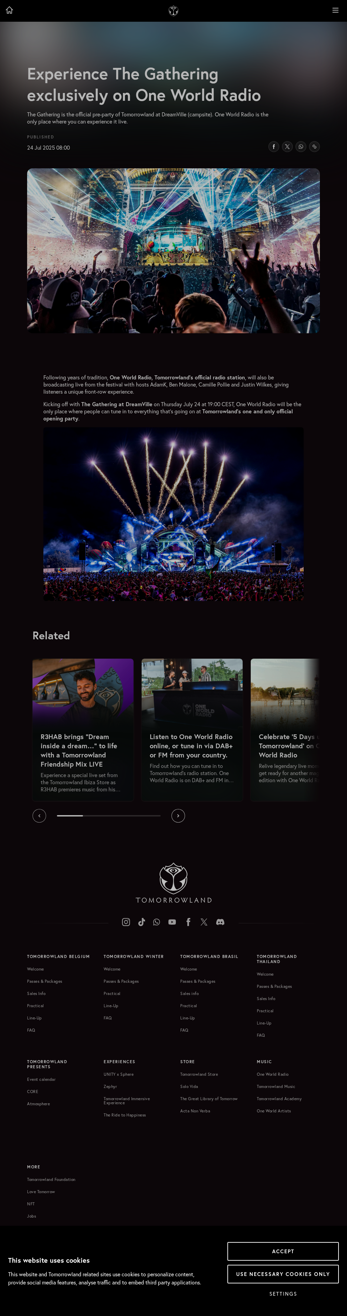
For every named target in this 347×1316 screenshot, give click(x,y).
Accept (283, 1251)
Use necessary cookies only (283, 1274)
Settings (283, 1293)
